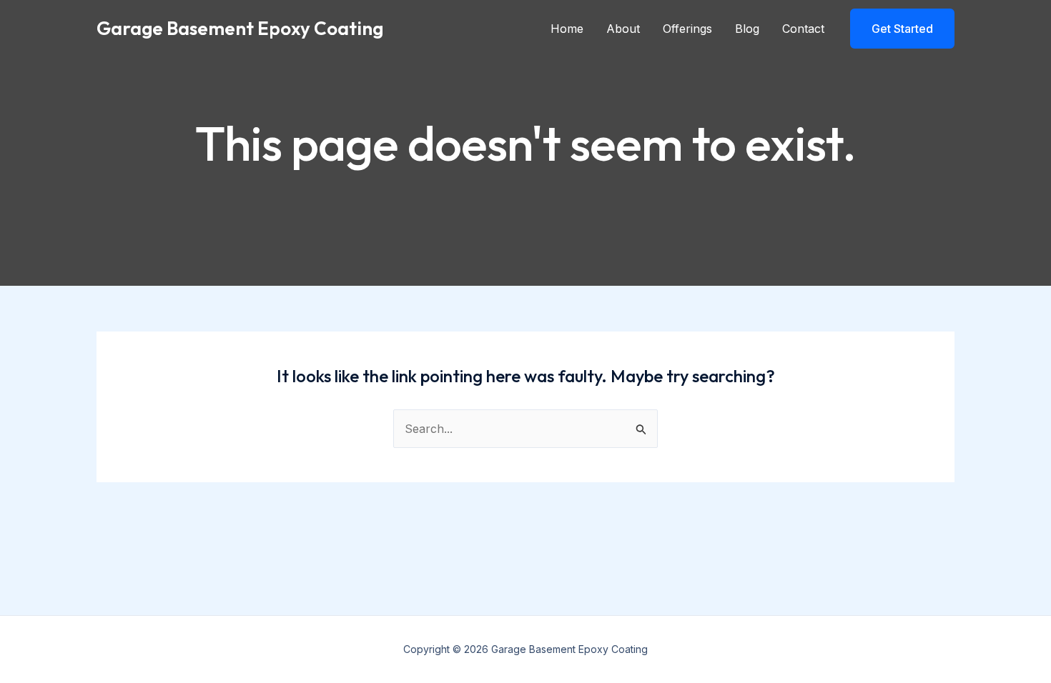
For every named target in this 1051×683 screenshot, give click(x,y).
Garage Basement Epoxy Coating (240, 28)
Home (567, 28)
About (623, 28)
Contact (803, 28)
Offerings (687, 28)
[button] (902, 29)
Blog (747, 28)
